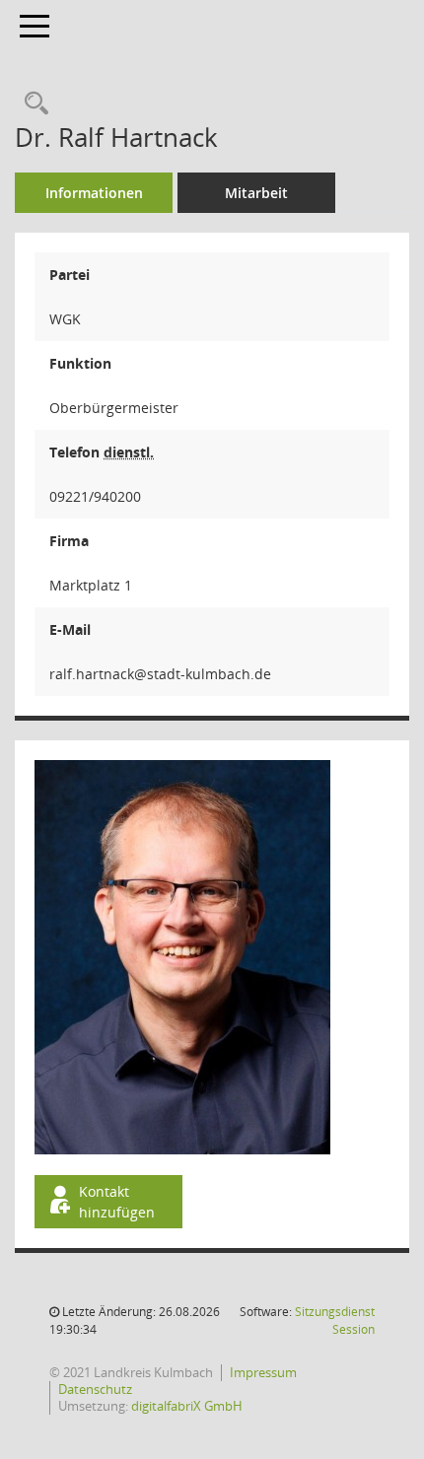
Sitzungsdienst (335, 1320)
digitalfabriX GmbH (187, 1406)
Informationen (94, 192)
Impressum (263, 1372)
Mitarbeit (256, 192)
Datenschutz (95, 1389)
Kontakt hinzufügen (117, 1201)
